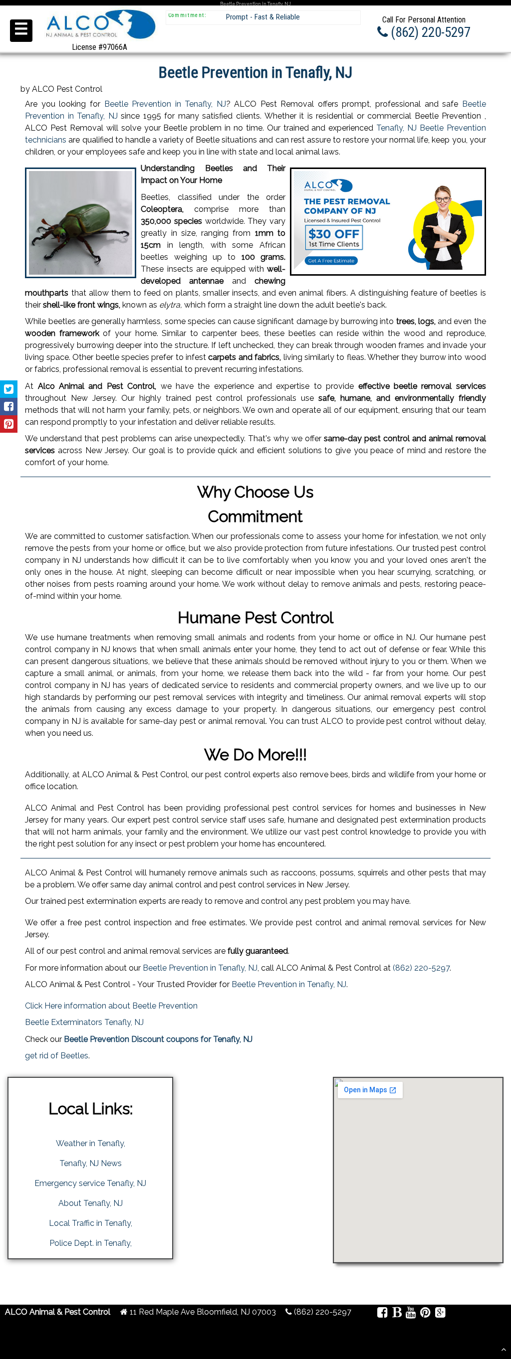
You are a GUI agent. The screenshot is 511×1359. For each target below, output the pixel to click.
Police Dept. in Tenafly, (90, 1243)
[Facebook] (382, 1314)
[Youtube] (411, 1314)
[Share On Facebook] (8, 406)
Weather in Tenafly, (90, 1143)
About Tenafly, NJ (90, 1203)
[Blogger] (396, 1314)
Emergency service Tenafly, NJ (90, 1183)
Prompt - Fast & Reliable (263, 16)
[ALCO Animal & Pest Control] (100, 40)
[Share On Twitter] (8, 389)
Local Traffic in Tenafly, (90, 1223)
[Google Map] (440, 1314)
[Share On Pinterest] (8, 424)
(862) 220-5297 (421, 968)
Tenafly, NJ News (90, 1163)
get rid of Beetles (56, 1055)
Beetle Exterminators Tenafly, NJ (84, 1022)
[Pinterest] (425, 1314)
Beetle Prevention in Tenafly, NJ (165, 104)
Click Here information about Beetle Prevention (111, 1006)
